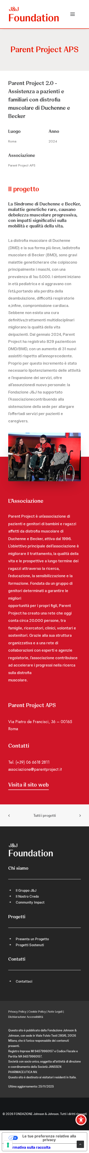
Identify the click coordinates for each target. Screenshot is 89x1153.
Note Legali (55, 1012)
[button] (72, 14)
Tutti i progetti (44, 815)
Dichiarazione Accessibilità (25, 1017)
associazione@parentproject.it (35, 769)
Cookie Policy (37, 1012)
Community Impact (30, 902)
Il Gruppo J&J (26, 890)
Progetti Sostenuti (30, 945)
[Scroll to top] (80, 1144)
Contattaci (24, 981)
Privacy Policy (17, 1012)
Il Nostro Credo (27, 896)
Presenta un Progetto (32, 939)
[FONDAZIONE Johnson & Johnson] (34, 14)
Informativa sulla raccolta (28, 1147)
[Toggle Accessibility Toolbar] (81, 1119)
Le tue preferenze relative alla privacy (49, 1138)
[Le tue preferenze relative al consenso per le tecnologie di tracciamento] (8, 1145)
